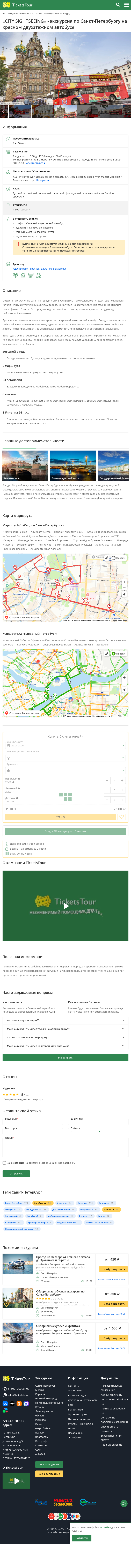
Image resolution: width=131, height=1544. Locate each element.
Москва (39, 1390)
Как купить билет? (111, 1394)
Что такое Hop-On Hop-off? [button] (23, 1020)
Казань (39, 1407)
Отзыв (9, 1137)
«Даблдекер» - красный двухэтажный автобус (39, 268)
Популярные (86, 1209)
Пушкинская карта (79, 1419)
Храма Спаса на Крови (97, 1222)
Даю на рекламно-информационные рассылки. (41, 1162)
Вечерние (104, 1203)
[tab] (65, 1020)
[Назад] (3, 111)
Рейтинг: (76, 1128)
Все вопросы (65, 1057)
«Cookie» (105, 1527)
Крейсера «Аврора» (38, 1222)
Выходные (10, 1222)
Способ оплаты (110, 1426)
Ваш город (11, 1128)
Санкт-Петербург (13, 1203)
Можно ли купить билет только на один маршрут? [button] (38, 1029)
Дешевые (109, 1209)
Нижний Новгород (46, 1398)
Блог (70, 1404)
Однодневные (33, 1209)
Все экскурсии (49, 1464)
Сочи (38, 1449)
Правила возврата (111, 1444)
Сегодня (83, 1216)
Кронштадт (41, 1445)
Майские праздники (58, 1216)
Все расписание (49, 1473)
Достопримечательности (83, 1400)
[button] (126, 5)
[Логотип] (18, 5)
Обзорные (10, 1209)
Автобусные (40, 1203)
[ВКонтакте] (5, 1403)
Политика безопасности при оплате (111, 1436)
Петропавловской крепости (19, 1228)
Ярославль (41, 1436)
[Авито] (5, 1410)
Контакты (73, 1385)
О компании (75, 1390)
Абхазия (40, 1453)
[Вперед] (128, 111)
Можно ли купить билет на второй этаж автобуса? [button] (38, 1046)
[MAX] (26, 1403)
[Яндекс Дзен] (12, 1403)
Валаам (39, 1432)
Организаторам (77, 1414)
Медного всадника (66, 1222)
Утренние (62, 1203)
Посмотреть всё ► (35, 163)
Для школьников (61, 1209)
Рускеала (40, 1419)
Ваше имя (11, 1118)
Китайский (32, 1216)
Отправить (16, 1173)
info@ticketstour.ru (16, 1395)
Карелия (40, 1394)
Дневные (82, 1203)
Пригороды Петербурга (49, 1402)
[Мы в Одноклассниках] (19, 1403)
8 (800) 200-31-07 (18, 1389)
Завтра (101, 1216)
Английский (11, 1216)
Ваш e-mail (77, 1118)
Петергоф (41, 1441)
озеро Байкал (43, 1428)
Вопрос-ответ (76, 1409)
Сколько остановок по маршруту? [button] (27, 1037)
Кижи (38, 1424)
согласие (18, 1162)
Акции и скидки (77, 1395)
